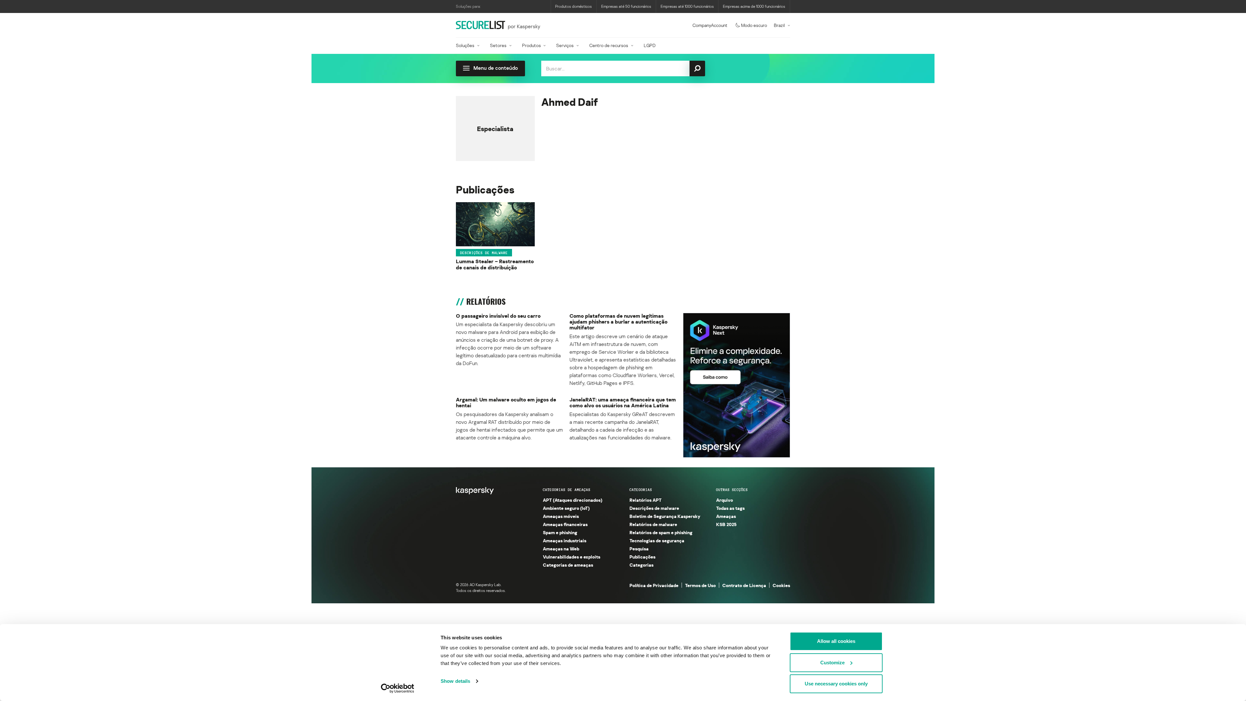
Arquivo (724, 500)
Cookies (781, 585)
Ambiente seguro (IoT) (566, 508)
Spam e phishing (560, 532)
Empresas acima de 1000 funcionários (754, 6)
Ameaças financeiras (565, 524)
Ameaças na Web (561, 548)
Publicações (642, 557)
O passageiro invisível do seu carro (498, 316)
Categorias (640, 490)
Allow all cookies (836, 641)
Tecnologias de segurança (656, 540)
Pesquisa (639, 548)
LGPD (649, 45)
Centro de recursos (608, 45)
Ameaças (726, 516)
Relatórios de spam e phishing (660, 532)
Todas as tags (730, 508)
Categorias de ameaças (567, 490)
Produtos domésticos (573, 6)
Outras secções (732, 490)
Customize (832, 662)
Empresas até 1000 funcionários (687, 6)
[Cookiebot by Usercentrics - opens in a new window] (397, 688)
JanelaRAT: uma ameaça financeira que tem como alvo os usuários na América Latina (622, 403)
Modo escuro (754, 25)
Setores (498, 45)
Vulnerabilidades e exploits (571, 557)
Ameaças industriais (564, 540)
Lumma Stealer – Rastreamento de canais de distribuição (495, 264)
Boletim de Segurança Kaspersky (664, 516)
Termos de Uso (700, 585)
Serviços (565, 45)
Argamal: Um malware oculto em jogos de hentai (506, 403)
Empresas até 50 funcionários (626, 6)
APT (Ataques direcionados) (572, 500)
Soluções (465, 45)
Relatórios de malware (653, 524)
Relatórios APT (645, 500)
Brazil (779, 25)
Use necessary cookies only (836, 683)
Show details (455, 681)
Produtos (531, 45)
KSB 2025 (726, 524)
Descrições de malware (484, 252)
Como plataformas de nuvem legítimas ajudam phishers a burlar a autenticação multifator (618, 322)
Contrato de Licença (744, 585)
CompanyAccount (709, 25)
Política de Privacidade (653, 585)
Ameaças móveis (561, 516)
